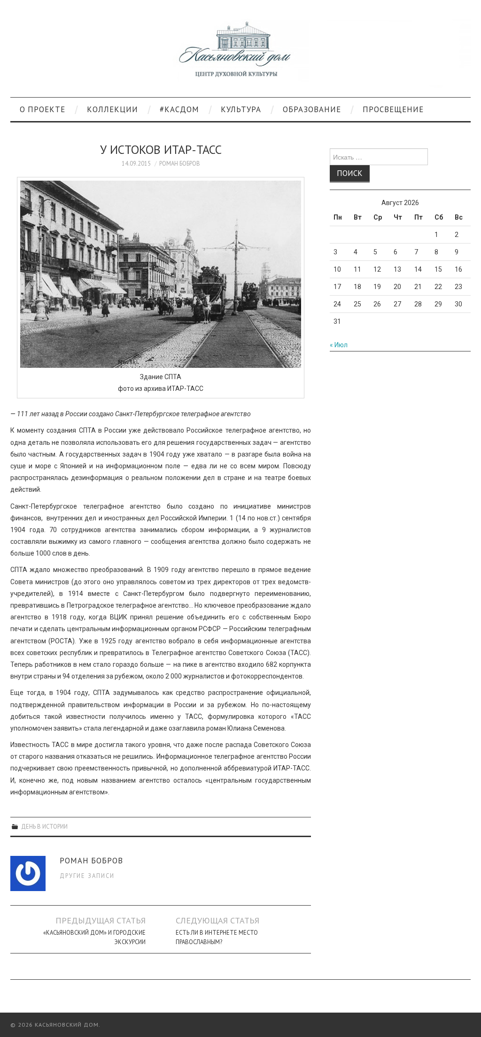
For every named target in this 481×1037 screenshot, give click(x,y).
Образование (312, 109)
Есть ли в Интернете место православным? (217, 937)
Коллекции (112, 109)
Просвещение (393, 109)
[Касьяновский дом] (240, 52)
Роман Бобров (179, 163)
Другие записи (87, 875)
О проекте (42, 109)
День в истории (44, 826)
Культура (241, 109)
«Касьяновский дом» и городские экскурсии (94, 937)
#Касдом (179, 109)
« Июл (339, 345)
